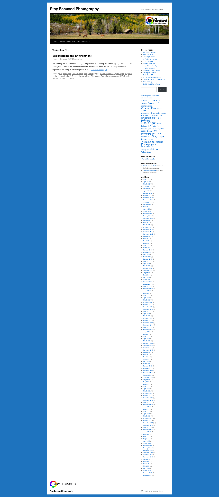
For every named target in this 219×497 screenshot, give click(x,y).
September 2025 (148, 186)
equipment (146, 118)
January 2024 (147, 216)
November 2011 (148, 400)
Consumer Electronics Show (151, 109)
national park (109, 76)
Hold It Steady (147, 82)
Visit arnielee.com (83, 41)
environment (81, 76)
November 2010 (148, 425)
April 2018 (146, 263)
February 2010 (147, 445)
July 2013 (146, 354)
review (144, 136)
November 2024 (148, 200)
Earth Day (145, 115)
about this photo (146, 96)
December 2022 (148, 229)
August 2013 (147, 352)
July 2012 (146, 382)
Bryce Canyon (119, 74)
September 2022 (148, 234)
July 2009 (146, 461)
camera (156, 100)
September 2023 (148, 218)
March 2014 (147, 341)
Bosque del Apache (106, 74)
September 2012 (148, 377)
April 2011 (146, 414)
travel (85, 74)
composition (146, 106)
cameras (144, 103)
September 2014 (148, 329)
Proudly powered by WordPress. (153, 491)
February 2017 (147, 282)
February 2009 (147, 473)
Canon (151, 103)
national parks (158, 128)
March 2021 (147, 248)
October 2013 (147, 348)
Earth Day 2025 (148, 75)
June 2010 (146, 436)
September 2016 (148, 288)
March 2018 (147, 266)
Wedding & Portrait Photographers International (152, 144)
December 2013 (148, 343)
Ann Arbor (157, 98)
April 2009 (146, 468)
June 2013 (146, 357)
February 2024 (147, 213)
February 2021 (147, 250)
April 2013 (146, 361)
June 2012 (146, 384)
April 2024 (146, 209)
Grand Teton (90, 76)
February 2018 (147, 268)
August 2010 (147, 432)
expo (154, 118)
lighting (144, 126)
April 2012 (146, 389)
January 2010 (147, 448)
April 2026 (146, 182)
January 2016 (147, 304)
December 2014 (148, 323)
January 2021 (147, 252)
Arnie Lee (78, 59)
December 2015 (148, 307)
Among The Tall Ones (150, 73)
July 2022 (146, 238)
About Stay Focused (67, 41)
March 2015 (147, 316)
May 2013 (146, 359)
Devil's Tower (71, 76)
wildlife (90, 74)
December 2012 (148, 370)
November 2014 (148, 325)
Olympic (127, 76)
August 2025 (147, 188)
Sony (155, 136)
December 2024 (148, 198)
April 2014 (146, 339)
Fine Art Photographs (148, 159)
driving (163, 113)
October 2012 (147, 375)
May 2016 (146, 295)
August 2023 (147, 220)
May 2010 (146, 439)
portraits (156, 133)
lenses (159, 123)
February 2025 (147, 193)
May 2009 (146, 466)
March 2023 (147, 225)
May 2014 (146, 336)
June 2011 (146, 409)
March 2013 (147, 364)
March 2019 (147, 257)
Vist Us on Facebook (149, 170)
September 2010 (148, 430)
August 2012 (147, 379)
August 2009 (147, 459)
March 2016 (147, 300)
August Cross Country (150, 66)
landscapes (67, 74)
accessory (144, 98)
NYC (155, 131)
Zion (63, 78)
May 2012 (146, 386)
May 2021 (146, 245)
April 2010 (146, 441)
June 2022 (146, 241)
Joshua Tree (99, 76)
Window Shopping (149, 68)
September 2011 (148, 404)
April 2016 (146, 298)
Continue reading (99, 69)
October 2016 (147, 286)
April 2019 (146, 254)
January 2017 (147, 284)
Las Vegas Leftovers (149, 52)
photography (146, 133)
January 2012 (147, 395)
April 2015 (146, 314)
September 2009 (148, 457)
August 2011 (147, 407)
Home (55, 41)
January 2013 (147, 368)
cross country (145, 113)
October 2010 (147, 427)
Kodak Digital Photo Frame (151, 84)
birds (149, 101)
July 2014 (146, 334)
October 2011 (147, 402)
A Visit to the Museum (150, 59)
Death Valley (62, 76)
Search (162, 90)
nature (116, 76)
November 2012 (148, 373)
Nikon (149, 131)
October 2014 (147, 327)
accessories (155, 95)
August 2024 (147, 204)
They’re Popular (148, 61)
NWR (121, 76)
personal (75, 74)
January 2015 (147, 320)
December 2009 (148, 450)
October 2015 (147, 311)
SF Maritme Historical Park (151, 70)
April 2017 (146, 277)
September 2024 (148, 202)
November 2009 (148, 452)
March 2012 (147, 391)
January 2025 (147, 195)
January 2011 (147, 420)
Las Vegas (148, 122)
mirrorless (156, 126)
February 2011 (147, 418)
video (150, 139)
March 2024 (147, 211)
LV (150, 125)
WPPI (159, 149)
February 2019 (147, 259)
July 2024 (146, 207)
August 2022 (147, 236)
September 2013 (148, 350)
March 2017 (147, 279)
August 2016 (147, 291)
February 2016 (147, 302)
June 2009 (146, 464)
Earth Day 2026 (148, 54)
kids (60, 74)
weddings (143, 150)
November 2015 (148, 309)
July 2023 (146, 223)
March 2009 (147, 470)
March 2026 (147, 184)
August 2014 (147, 332)
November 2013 (148, 345)
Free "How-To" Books (150, 166)
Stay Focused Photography (74, 8)
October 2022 (147, 232)
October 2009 (147, 455)
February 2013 (147, 366)
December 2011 (148, 398)
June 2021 (146, 243)
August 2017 (147, 273)
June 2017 (146, 275)
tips (161, 136)
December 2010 (148, 423)
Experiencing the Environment (72, 55)
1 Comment (70, 78)
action (151, 98)
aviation (144, 100)
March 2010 (147, 443)
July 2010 (146, 434)
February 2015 (147, 318)
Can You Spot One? (149, 63)
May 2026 (146, 179)
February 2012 (147, 393)
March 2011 (147, 416)
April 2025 (146, 191)
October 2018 (147, 261)
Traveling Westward (149, 57)
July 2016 (146, 293)
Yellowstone (56, 78)
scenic (80, 74)
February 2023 (147, 227)
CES (157, 103)
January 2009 (147, 475)
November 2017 (148, 270)
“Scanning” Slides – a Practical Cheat (154, 79)
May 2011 (146, 411)
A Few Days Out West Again (152, 77)
